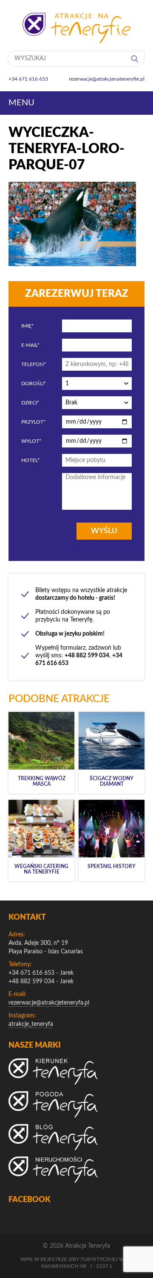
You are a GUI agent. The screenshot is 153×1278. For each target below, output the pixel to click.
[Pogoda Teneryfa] (53, 1104)
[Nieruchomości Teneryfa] (53, 1169)
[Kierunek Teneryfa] (53, 1071)
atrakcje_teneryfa (30, 1024)
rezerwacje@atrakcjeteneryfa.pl (48, 1003)
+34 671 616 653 (31, 973)
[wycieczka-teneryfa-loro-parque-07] (72, 264)
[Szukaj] (135, 58)
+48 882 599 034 (31, 982)
